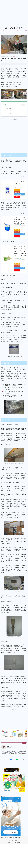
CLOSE (23, 104)
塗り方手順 (8, 113)
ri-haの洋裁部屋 (14, 28)
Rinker (20, 224)
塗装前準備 (8, 110)
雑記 (14, 56)
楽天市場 (17, 192)
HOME (2, 837)
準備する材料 (8, 108)
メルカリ (17, 196)
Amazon (17, 189)
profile (6, 840)
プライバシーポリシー (19, 840)
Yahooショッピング (19, 194)
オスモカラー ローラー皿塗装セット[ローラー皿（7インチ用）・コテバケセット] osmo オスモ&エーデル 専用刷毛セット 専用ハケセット (20, 252)
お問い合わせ (11, 840)
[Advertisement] (14, 14)
